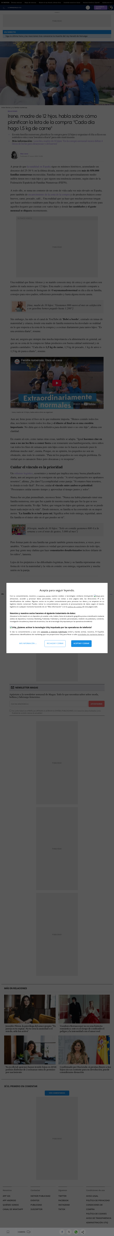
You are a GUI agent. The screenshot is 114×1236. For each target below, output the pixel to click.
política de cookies (75, 607)
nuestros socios (44, 596)
